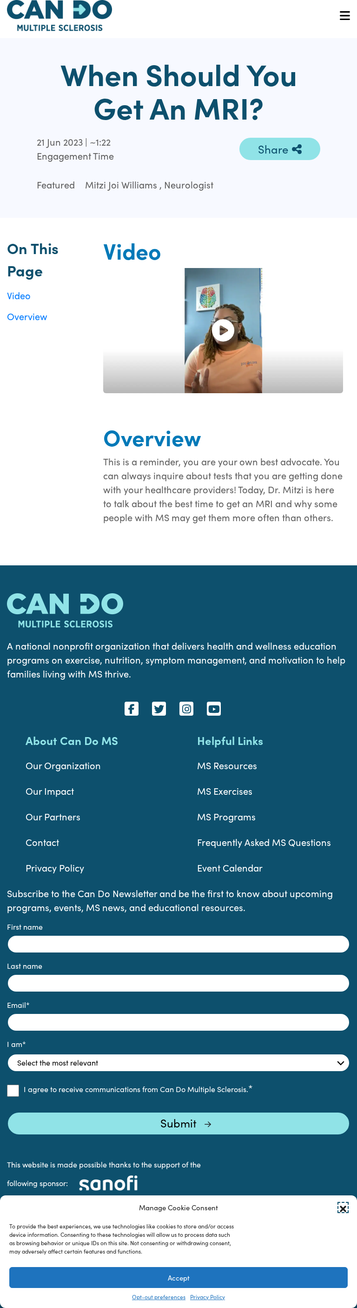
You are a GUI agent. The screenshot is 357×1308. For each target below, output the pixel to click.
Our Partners (53, 816)
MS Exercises (224, 791)
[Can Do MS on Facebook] (132, 709)
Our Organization (63, 765)
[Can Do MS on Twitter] (159, 709)
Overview (27, 316)
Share (273, 148)
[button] (343, 1207)
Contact (42, 842)
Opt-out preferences (158, 1297)
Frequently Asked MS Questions (264, 842)
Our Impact (50, 791)
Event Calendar (230, 867)
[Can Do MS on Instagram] (186, 709)
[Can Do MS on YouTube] (214, 709)
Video (19, 295)
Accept (179, 1277)
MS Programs (226, 816)
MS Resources (227, 765)
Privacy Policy (207, 1297)
